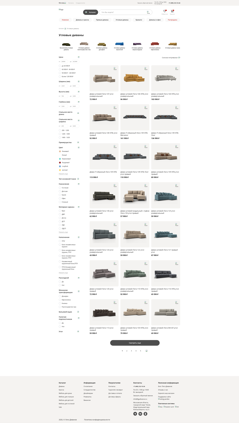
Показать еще (63, 174)
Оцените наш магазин (166, 393)
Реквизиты (87, 397)
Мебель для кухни (65, 393)
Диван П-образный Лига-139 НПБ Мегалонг (134, 134)
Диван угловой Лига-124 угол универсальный (101, 251)
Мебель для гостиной (66, 404)
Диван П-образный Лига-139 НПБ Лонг (164, 134)
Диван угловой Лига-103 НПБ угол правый (134, 329)
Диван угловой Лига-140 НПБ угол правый (103, 134)
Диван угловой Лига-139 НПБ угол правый (165, 173)
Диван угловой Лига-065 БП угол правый (164, 329)
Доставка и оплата (115, 393)
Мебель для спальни (66, 397)
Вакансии (87, 400)
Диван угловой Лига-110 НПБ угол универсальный (134, 290)
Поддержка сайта (164, 397)
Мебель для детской (66, 400)
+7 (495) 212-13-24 (174, 3)
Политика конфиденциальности (97, 420)
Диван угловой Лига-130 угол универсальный (101, 212)
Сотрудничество (80, 3)
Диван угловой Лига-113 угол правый (101, 329)
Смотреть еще (135, 343)
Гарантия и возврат (115, 390)
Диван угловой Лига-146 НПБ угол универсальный (134, 95)
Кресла (61, 390)
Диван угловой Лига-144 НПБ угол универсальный (165, 95)
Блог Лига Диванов (165, 386)
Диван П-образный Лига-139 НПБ (103, 172)
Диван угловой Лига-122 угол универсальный (132, 251)
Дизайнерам (88, 393)
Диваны (62, 386)
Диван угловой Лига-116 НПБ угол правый (165, 290)
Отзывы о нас (163, 390)
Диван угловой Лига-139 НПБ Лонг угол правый (134, 173)
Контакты (71, 3)
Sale (60, 407)
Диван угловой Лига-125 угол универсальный (163, 212)
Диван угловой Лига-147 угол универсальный (101, 95)
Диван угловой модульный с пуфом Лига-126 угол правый (134, 212)
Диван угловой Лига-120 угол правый (101, 290)
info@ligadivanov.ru (140, 399)
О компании (88, 386)
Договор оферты (114, 397)
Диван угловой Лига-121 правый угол (164, 251)
